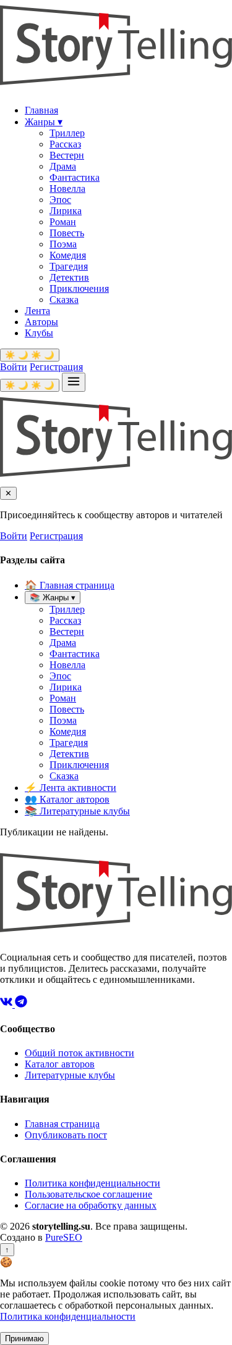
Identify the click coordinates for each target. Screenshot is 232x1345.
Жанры (43, 122)
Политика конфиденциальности (92, 1183)
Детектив (69, 277)
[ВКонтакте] (7, 1004)
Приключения (79, 288)
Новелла (67, 188)
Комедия (67, 255)
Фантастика (74, 177)
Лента (37, 310)
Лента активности (70, 787)
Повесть (66, 233)
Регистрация (56, 367)
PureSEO (63, 1237)
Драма (62, 166)
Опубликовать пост (66, 1135)
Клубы (39, 333)
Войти (13, 367)
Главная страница (69, 585)
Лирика (65, 210)
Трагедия (68, 266)
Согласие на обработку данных (91, 1205)
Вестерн (66, 155)
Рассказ (65, 144)
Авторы (41, 322)
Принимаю (24, 1338)
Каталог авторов (67, 799)
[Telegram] (21, 1004)
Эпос (60, 199)
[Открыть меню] (73, 382)
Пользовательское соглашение (88, 1194)
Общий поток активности (79, 1053)
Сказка (64, 299)
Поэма (63, 244)
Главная (41, 110)
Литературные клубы (77, 811)
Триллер (67, 133)
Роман (62, 222)
